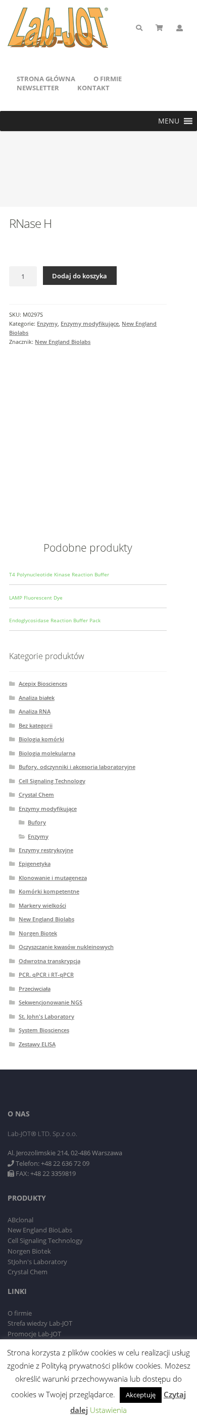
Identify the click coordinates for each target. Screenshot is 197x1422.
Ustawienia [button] (108, 1410)
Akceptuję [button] (141, 1394)
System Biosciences (44, 1030)
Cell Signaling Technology (52, 781)
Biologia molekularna (47, 753)
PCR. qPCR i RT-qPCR (46, 974)
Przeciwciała (35, 988)
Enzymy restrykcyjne (46, 850)
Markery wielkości (42, 905)
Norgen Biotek (38, 933)
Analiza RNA (35, 711)
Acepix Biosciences (43, 683)
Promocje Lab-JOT (34, 1333)
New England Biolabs (62, 341)
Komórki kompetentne (49, 891)
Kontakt (93, 87)
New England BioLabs (40, 1229)
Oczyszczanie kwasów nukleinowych (66, 947)
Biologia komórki (41, 739)
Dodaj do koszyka (79, 275)
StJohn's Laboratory (37, 1261)
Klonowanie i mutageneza (53, 877)
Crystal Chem (36, 794)
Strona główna (46, 78)
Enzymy (47, 323)
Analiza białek (37, 697)
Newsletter (38, 87)
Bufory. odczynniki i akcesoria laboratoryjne (77, 767)
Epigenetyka (35, 863)
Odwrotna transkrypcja (49, 961)
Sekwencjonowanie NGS (50, 1002)
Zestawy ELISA (37, 1044)
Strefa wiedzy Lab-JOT (40, 1323)
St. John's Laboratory (46, 1016)
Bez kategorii (36, 725)
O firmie (107, 78)
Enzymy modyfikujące (90, 323)
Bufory (37, 822)
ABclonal (20, 1219)
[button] (168, 121)
